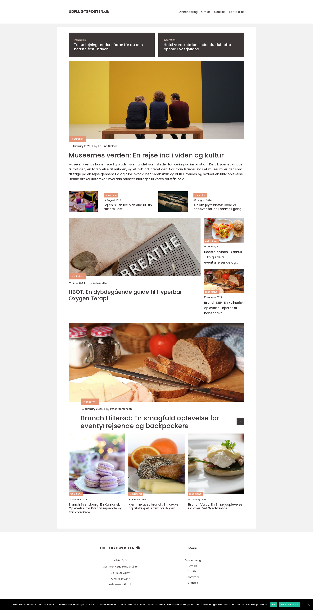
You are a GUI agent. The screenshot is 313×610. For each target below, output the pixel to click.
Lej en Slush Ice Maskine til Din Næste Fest (128, 207)
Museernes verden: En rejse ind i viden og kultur (146, 155)
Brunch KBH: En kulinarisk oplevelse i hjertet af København (224, 307)
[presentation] (240, 421)
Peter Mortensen (121, 409)
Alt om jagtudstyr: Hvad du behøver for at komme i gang (217, 207)
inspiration (80, 39)
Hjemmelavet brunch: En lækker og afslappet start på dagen (154, 506)
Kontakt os (236, 12)
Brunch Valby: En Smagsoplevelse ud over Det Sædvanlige (215, 506)
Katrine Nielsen (108, 146)
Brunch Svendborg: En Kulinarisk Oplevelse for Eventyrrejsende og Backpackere (95, 508)
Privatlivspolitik (290, 604)
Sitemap (192, 583)
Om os (205, 12)
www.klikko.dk (123, 584)
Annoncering (188, 12)
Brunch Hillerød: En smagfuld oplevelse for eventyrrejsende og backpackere (150, 422)
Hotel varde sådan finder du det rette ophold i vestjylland (197, 47)
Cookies (219, 12)
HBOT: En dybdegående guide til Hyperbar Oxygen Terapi (125, 295)
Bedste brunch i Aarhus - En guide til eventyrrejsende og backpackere (223, 257)
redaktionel (211, 241)
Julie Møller (100, 283)
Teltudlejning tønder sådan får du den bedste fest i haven (108, 47)
